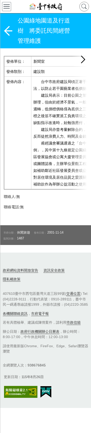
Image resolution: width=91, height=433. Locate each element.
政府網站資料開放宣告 (20, 270)
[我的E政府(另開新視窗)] (45, 392)
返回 (8, 30)
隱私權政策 (11, 279)
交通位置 (73, 294)
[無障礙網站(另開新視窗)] (20, 392)
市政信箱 (73, 322)
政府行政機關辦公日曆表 (39, 331)
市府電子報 (40, 314)
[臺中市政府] (45, 6)
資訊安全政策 (54, 270)
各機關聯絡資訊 (15, 314)
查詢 (84, 6)
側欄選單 (6, 6)
